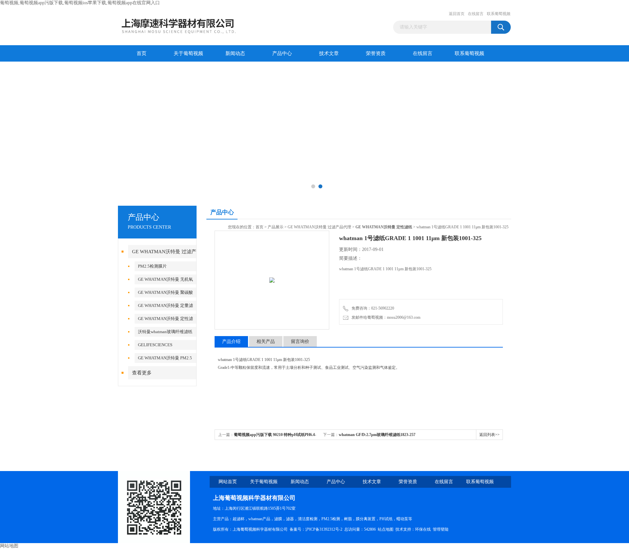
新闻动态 (235, 53)
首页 (141, 53)
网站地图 (9, 545)
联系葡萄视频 (498, 13)
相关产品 (266, 341)
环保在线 (423, 529)
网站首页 (228, 481)
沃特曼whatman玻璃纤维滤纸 (165, 331)
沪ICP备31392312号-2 (323, 529)
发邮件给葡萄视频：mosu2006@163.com (385, 317)
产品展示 (275, 227)
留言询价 (300, 341)
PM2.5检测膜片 (152, 266)
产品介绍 (231, 341)
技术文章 (329, 53)
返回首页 (457, 13)
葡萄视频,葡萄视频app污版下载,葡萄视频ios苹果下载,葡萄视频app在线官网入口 (80, 2)
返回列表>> (489, 434)
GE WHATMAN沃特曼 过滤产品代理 (319, 227)
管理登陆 (440, 529)
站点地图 (385, 529)
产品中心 (282, 53)
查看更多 (142, 372)
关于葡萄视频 (188, 53)
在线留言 (476, 13)
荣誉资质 (376, 53)
